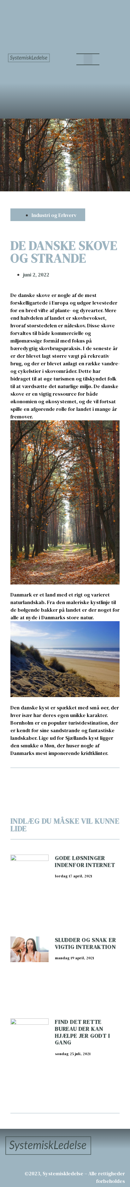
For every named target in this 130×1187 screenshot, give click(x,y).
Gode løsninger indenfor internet (85, 861)
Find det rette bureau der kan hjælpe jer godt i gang (82, 1032)
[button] (88, 59)
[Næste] (92, 779)
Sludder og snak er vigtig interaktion (85, 943)
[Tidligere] (37, 779)
